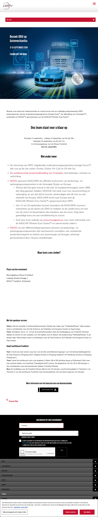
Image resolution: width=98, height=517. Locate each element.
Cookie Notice (17, 507)
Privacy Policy (24, 507)
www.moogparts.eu (53, 220)
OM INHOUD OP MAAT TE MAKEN (28, 437)
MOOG (13, 180)
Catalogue (4, 494)
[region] (49, 508)
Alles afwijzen (87, 512)
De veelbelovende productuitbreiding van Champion (36, 173)
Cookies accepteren (71, 512)
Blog (9, 19)
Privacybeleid (25, 443)
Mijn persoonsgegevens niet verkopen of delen (14, 512)
